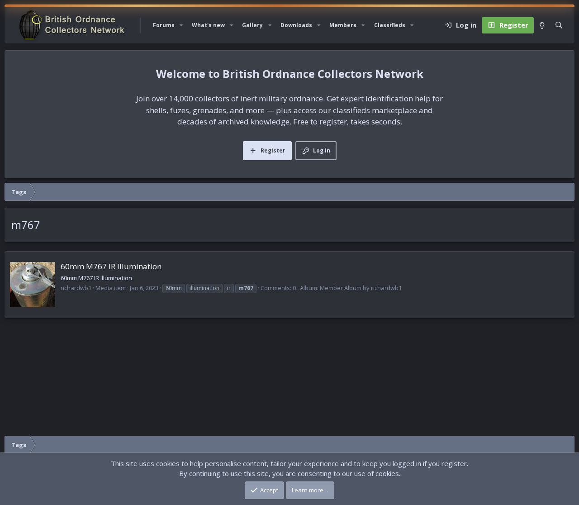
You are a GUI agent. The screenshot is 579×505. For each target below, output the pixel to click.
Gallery (252, 25)
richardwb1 (76, 288)
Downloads (296, 25)
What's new (208, 25)
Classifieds (389, 25)
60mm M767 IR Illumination (111, 266)
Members (342, 25)
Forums (164, 25)
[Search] (559, 25)
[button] (181, 25)
